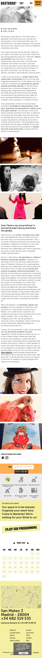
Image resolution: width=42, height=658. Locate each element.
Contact (29, 638)
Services (12, 638)
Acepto (23, 653)
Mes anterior (14, 543)
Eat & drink (30, 632)
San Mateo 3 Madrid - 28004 (15, 612)
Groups (28, 630)
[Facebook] (2, 458)
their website (6, 353)
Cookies (36, 652)
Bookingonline (38, 3)
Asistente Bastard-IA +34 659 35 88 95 (18, 623)
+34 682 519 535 (16, 618)
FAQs (28, 635)
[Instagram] (6, 458)
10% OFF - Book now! (21, 472)
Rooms (12, 635)
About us (13, 630)
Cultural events (15, 632)
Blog (27, 640)
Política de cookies (24, 650)
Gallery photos (15, 640)
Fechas (10, 467)
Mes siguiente (28, 543)
